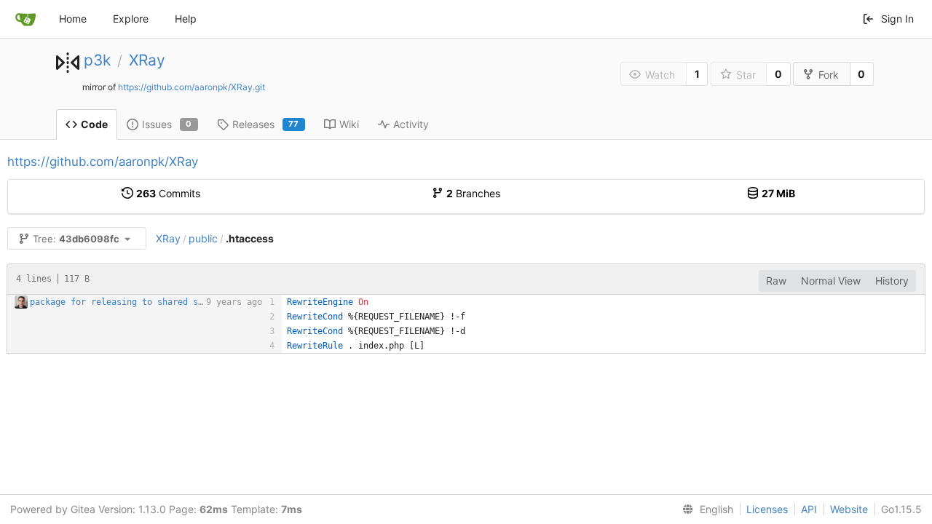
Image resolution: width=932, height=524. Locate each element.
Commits (168, 193)
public (203, 238)
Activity (411, 124)
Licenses (767, 509)
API (809, 509)
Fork (828, 74)
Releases (265, 124)
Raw (776, 280)
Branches (473, 193)
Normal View (831, 280)
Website (849, 509)
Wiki (349, 124)
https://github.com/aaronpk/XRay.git (191, 87)
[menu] (704, 509)
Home (73, 18)
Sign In (897, 18)
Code (94, 124)
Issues (167, 124)
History (892, 280)
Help (186, 18)
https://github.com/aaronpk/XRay (102, 161)
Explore (131, 18)
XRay (147, 60)
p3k (97, 60)
